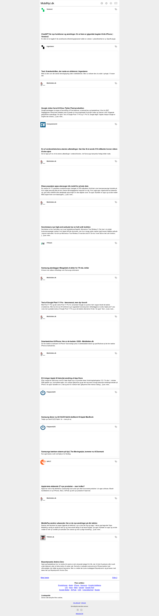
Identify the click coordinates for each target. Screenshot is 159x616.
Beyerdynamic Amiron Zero (52, 562)
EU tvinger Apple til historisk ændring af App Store (62, 378)
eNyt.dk (83, 603)
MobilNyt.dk (47, 3)
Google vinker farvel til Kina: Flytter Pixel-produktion (62, 108)
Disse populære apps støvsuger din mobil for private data (64, 186)
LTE (66, 587)
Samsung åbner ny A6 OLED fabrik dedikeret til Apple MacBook (67, 417)
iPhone (76, 585)
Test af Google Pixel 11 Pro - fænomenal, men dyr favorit (64, 302)
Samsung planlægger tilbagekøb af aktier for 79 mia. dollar (65, 268)
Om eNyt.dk (76, 603)
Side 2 (114, 577)
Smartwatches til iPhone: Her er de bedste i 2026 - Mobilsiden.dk (67, 341)
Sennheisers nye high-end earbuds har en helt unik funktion (66, 227)
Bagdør (97, 590)
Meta (76, 587)
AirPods (73, 590)
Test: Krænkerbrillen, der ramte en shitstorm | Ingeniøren (64, 71)
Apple (71, 585)
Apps (71, 587)
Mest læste (45, 577)
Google (81, 587)
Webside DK (79, 613)
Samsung (83, 585)
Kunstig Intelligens (94, 585)
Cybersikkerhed (88, 590)
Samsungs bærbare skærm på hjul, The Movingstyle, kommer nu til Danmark (72, 451)
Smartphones (62, 585)
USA (79, 590)
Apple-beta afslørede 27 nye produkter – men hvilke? (63, 486)
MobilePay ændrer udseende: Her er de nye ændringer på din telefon (69, 523)
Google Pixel (89, 587)
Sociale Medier (64, 590)
